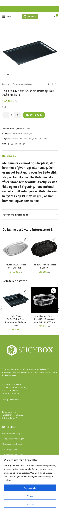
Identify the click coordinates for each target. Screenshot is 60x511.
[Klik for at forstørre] (8, 73)
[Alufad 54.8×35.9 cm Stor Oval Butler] (15, 248)
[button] (25, 239)
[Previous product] (48, 84)
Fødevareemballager (22, 84)
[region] (30, 483)
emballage (13, 138)
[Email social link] (16, 144)
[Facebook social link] (8, 144)
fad (36, 138)
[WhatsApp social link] (24, 144)
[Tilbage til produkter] (52, 84)
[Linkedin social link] (20, 144)
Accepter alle (30, 487)
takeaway (23, 138)
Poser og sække (10, 449)
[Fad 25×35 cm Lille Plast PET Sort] (44, 248)
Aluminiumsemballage (12, 454)
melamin (43, 138)
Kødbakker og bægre (12, 444)
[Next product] (56, 84)
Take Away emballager (13, 438)
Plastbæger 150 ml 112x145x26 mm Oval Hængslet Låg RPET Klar (44, 319)
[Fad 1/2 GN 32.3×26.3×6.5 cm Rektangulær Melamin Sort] (15, 300)
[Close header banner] (56, 3)
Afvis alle (30, 504)
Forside (5, 84)
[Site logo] (30, 16)
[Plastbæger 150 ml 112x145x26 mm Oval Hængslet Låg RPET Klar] (44, 300)
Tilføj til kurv (34, 115)
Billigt (31, 138)
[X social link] (12, 144)
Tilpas (30, 496)
